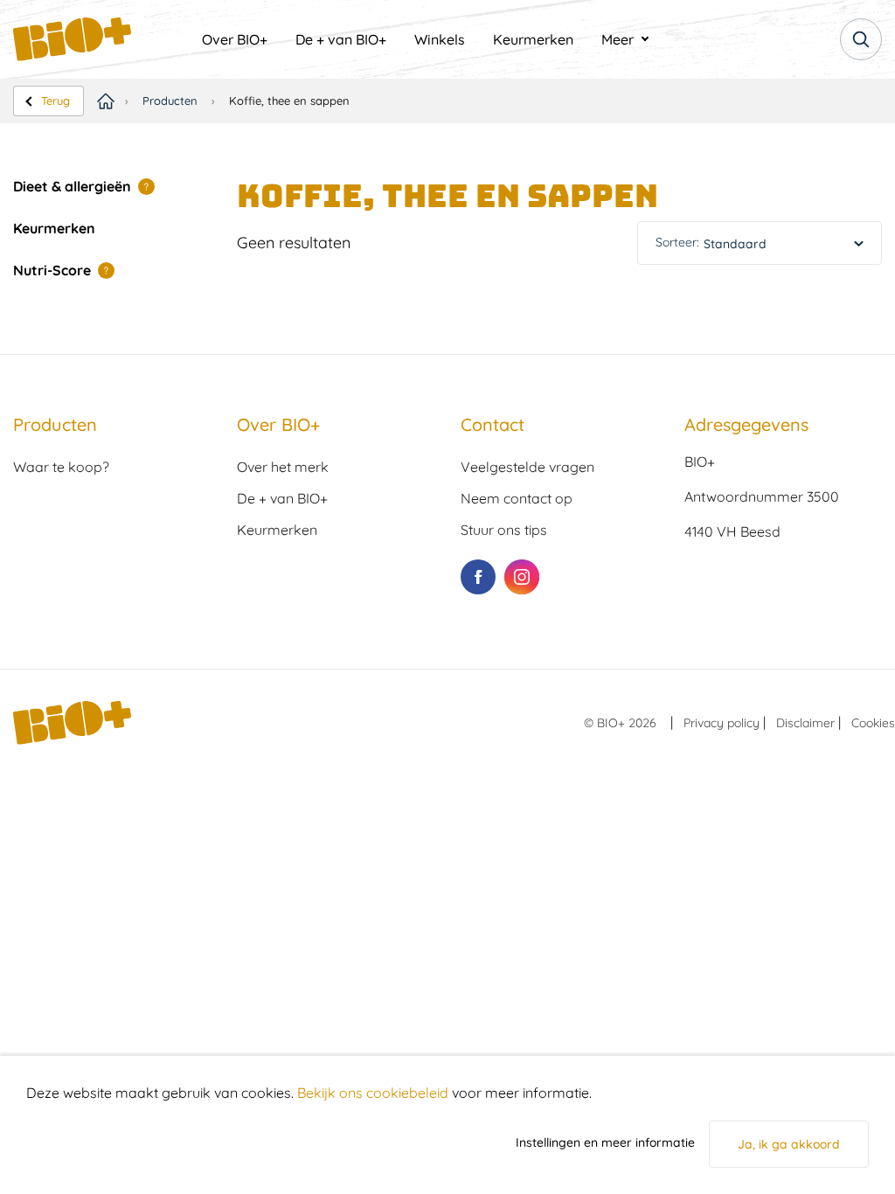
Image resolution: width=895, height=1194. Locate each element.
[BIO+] (100, 39)
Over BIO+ (234, 39)
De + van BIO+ (340, 39)
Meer (617, 39)
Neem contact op (516, 498)
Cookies (873, 723)
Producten (170, 101)
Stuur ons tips (504, 529)
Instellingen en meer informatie (605, 1142)
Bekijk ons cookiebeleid (372, 1092)
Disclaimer (805, 723)
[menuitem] (234, 39)
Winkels (439, 39)
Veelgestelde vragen (527, 467)
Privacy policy (721, 723)
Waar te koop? (61, 467)
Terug (55, 101)
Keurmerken (533, 39)
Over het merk (283, 467)
